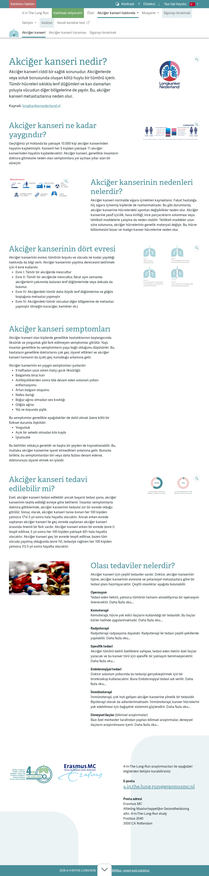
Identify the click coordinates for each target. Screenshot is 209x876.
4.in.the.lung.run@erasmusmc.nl (159, 786)
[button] (194, 4)
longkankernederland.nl (41, 106)
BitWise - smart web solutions (130, 870)
